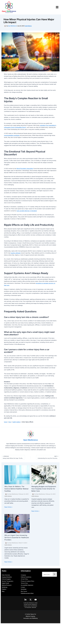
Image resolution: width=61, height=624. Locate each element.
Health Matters (28, 25)
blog (10, 422)
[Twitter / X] (30, 599)
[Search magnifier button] (54, 574)
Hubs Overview (6, 575)
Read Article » (8, 507)
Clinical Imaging (6, 579)
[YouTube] (35, 599)
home (5, 422)
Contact (23, 587)
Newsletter (23, 589)
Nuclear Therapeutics (7, 581)
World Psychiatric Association (25, 168)
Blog (3, 591)
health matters (16, 422)
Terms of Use (24, 583)
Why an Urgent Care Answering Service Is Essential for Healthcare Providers (16, 537)
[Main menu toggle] (57, 7)
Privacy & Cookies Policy (27, 581)
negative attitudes (15, 253)
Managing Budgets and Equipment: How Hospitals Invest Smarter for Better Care (43, 489)
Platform (4, 589)
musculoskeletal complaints (11, 135)
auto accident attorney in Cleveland (27, 211)
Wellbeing (4, 587)
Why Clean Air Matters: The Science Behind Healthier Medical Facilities (16, 489)
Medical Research (6, 585)
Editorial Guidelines (26, 577)
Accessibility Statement (27, 585)
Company (23, 575)
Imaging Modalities (7, 577)
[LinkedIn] (25, 599)
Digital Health (5, 583)
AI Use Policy (24, 579)
